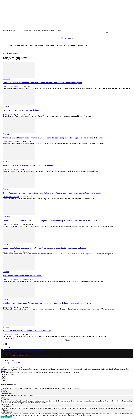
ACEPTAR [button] (11, 374)
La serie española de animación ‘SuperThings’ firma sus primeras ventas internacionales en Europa (44, 248)
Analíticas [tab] (4, 397)
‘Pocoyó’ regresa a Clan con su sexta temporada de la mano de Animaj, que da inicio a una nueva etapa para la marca (52, 193)
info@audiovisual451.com (19, 355)
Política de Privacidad (13, 362)
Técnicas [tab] (3, 390)
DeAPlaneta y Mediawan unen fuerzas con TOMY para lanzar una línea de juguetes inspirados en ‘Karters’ (47, 303)
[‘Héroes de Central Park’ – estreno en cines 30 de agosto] (19, 325)
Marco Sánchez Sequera (11, 86)
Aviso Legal (10, 360)
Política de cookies (12, 364)
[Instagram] (109, 29)
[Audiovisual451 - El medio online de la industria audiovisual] (67, 39)
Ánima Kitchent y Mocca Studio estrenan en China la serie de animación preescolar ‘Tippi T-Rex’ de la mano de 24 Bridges (54, 138)
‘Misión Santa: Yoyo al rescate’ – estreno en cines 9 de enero (28, 165)
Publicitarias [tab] (4, 410)
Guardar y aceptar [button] (6, 417)
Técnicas (6, 392)
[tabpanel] (67, 395)
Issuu (107, 32)
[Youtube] (115, 29)
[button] (129, 45)
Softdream (19, 367)
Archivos (5, 348)
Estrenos (6, 106)
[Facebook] (107, 29)
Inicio (4, 53)
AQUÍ (3, 371)
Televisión (6, 79)
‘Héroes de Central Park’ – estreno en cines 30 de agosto (27, 331)
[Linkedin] (111, 29)
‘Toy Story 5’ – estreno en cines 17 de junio (21, 110)
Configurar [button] (4, 374)
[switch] (1, 399)
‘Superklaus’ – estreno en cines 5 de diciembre (22, 276)
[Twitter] (113, 29)
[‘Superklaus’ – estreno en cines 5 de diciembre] (19, 270)
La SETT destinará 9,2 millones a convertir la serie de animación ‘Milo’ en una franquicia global (42, 83)
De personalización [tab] (7, 404)
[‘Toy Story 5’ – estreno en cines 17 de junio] (19, 104)
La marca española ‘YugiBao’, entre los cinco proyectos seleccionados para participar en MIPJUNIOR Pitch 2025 (50, 220)
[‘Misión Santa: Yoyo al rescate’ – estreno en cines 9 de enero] (19, 160)
